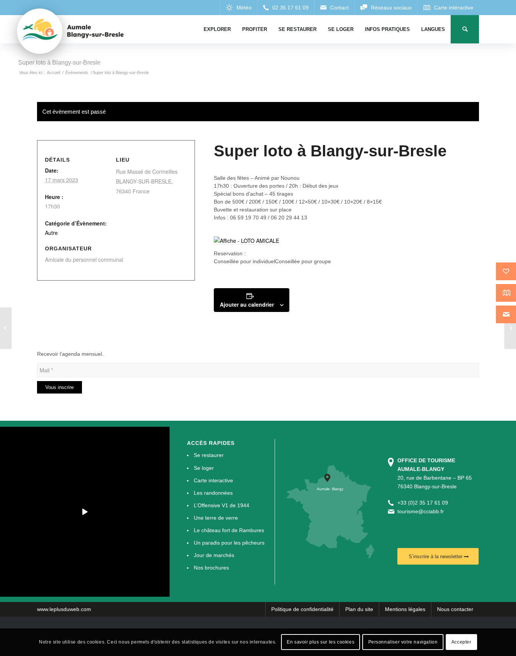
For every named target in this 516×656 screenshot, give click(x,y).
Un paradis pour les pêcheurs (229, 543)
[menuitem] (217, 29)
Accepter (461, 642)
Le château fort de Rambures (229, 530)
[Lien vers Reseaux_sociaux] (385, 7)
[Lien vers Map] (448, 7)
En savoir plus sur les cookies (320, 642)
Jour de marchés (214, 555)
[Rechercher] (465, 29)
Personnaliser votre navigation (403, 642)
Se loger (204, 468)
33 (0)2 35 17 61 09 (424, 503)
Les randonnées (213, 493)
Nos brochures (211, 568)
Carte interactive (213, 480)
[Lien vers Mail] (334, 7)
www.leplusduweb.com (64, 609)
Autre (51, 232)
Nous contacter (455, 609)
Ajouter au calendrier (247, 304)
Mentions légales (405, 609)
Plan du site (359, 609)
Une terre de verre (216, 518)
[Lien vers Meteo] (238, 7)
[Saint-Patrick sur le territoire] (6, 328)
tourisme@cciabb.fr (420, 511)
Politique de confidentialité (302, 609)
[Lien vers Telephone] (285, 7)
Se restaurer (209, 455)
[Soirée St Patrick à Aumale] (510, 328)
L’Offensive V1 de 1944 (221, 505)
